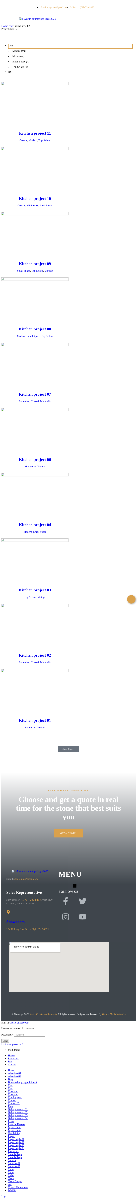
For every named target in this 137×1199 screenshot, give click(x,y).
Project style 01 (16, 1139)
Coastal (23, 140)
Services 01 (14, 1163)
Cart (10, 1085)
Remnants (13, 1058)
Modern (33, 140)
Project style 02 (16, 1142)
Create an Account (19, 1022)
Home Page (7, 26)
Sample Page (15, 1154)
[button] (68, 749)
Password (7, 1034)
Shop (11, 1169)
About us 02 (14, 1076)
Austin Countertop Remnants (43, 1014)
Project (11, 1136)
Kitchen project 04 (35, 525)
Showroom (15, 922)
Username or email (12, 1028)
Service (12, 1160)
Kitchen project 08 (35, 329)
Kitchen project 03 (35, 590)
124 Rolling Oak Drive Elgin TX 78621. (28, 929)
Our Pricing (14, 1133)
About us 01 (14, 1073)
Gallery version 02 (18, 1112)
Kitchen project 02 (35, 655)
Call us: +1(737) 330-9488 (82, 7)
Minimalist (32, 205)
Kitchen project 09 (35, 264)
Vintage (49, 270)
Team (11, 1178)
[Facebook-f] (66, 901)
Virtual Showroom (18, 1187)
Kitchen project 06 (35, 459)
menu (70, 874)
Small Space (45, 205)
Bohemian (24, 401)
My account (14, 1127)
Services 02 (14, 1166)
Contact (12, 1064)
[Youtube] (83, 917)
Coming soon (15, 1097)
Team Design (15, 1181)
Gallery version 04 (18, 1118)
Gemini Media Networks (113, 1014)
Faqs (10, 1106)
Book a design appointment (22, 1082)
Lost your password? (12, 1044)
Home (11, 1055)
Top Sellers (44, 140)
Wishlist (12, 1190)
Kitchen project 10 (35, 198)
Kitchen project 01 (35, 720)
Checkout (13, 1091)
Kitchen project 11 (35, 133)
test (10, 1184)
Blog (10, 1061)
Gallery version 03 (18, 1115)
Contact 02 (14, 1103)
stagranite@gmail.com (26, 879)
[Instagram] (66, 917)
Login (5, 1041)
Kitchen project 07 (35, 394)
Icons (11, 1121)
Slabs (11, 1175)
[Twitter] (83, 901)
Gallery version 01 (18, 1109)
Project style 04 (16, 1148)
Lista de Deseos (16, 1124)
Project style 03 (16, 1145)
